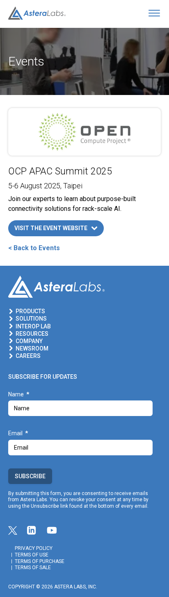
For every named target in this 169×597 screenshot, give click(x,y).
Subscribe (30, 476)
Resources (32, 333)
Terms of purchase (39, 561)
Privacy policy (34, 548)
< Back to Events (34, 248)
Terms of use (31, 555)
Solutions (31, 318)
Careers (28, 356)
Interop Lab (33, 326)
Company (29, 341)
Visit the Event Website (50, 228)
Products (30, 311)
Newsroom (32, 348)
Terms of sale (33, 567)
